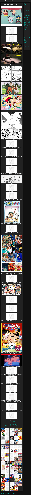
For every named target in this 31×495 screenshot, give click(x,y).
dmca (1, 493)
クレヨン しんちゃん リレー (27, 8)
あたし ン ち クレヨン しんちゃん (26, 20)
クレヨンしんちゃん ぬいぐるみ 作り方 (27, 29)
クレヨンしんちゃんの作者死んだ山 (11, 424)
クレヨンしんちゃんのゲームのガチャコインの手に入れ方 (12, 425)
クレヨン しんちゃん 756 (26, 44)
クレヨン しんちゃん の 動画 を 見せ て (27, 6)
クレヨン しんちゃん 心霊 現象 (27, 38)
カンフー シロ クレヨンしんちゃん (27, 27)
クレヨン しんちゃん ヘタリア (27, 35)
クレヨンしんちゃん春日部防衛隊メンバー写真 (27, 46)
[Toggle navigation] (29, 0)
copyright (13, 493)
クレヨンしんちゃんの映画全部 (11, 421)
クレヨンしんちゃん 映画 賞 (27, 33)
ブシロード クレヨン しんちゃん (27, 48)
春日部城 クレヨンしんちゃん (27, 40)
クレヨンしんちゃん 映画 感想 (27, 15)
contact (4, 493)
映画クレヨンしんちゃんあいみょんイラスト (27, 18)
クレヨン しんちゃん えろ (7, 0)
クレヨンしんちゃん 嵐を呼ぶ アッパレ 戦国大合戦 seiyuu (27, 22)
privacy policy (9, 493)
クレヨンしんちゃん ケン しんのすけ (27, 13)
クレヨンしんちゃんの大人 (27, 31)
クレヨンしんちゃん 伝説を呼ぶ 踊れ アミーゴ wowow (27, 11)
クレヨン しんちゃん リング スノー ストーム (27, 25)
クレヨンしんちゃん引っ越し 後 (27, 42)
